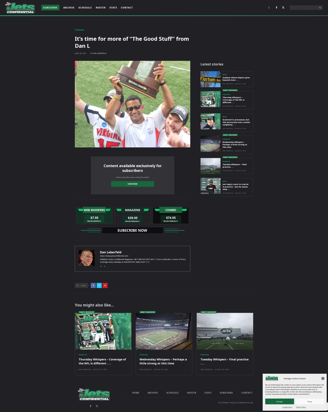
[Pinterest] (105, 285)
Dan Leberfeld (99, 53)
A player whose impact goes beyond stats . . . (236, 78)
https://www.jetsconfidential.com (114, 256)
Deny (309, 401)
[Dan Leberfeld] (87, 259)
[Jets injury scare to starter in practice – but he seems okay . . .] (211, 186)
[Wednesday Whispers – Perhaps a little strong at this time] (211, 144)
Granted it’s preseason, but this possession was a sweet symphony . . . (236, 122)
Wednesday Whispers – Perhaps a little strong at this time (235, 144)
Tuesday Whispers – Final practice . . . (235, 165)
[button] (323, 378)
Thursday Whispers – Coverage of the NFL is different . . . (234, 100)
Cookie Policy (287, 407)
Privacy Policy (301, 407)
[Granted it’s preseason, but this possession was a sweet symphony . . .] (211, 121)
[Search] (320, 7)
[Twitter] (283, 7)
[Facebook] (276, 7)
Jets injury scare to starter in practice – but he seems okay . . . (236, 186)
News (225, 74)
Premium (79, 30)
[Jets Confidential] (20, 7)
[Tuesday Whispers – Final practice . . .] (211, 166)
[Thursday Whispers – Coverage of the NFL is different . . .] (211, 99)
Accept (279, 401)
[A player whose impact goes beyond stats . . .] (211, 79)
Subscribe (132, 184)
